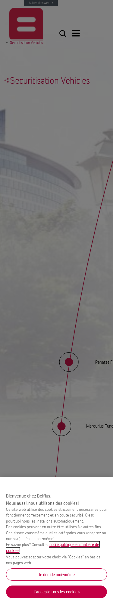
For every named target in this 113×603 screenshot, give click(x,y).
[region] (56, 540)
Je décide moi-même (56, 574)
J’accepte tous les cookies (56, 591)
